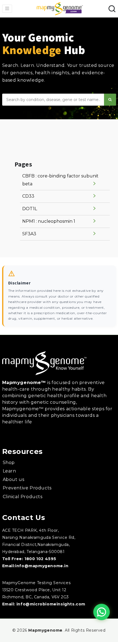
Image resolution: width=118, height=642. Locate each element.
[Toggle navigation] (7, 9)
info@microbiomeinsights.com (50, 604)
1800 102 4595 (40, 558)
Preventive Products (27, 487)
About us (13, 479)
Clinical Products (23, 496)
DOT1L (29, 208)
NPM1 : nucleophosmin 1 (48, 221)
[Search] (110, 100)
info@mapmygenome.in (41, 565)
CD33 (28, 196)
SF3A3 (29, 233)
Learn (9, 470)
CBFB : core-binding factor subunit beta (60, 179)
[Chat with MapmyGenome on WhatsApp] (101, 612)
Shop (9, 462)
